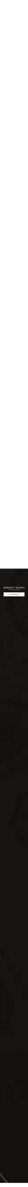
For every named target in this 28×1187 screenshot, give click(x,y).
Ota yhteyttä (14, 594)
